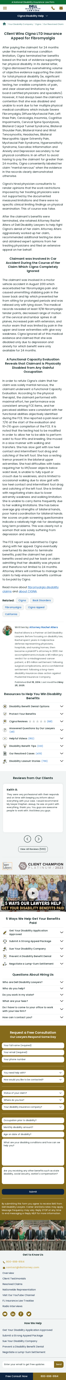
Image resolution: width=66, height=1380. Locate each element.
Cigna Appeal (36, 607)
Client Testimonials (14, 1278)
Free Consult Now (16, 1376)
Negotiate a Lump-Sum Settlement (23, 1352)
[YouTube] (4, 1314)
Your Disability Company (20, 24)
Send (59, 1364)
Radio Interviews (12, 1306)
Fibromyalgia (13, 607)
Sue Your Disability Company (19, 1341)
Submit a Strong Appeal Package (22, 1335)
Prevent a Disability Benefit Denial (23, 1346)
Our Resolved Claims (54, 24)
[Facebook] (20, 1314)
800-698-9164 (49, 1376)
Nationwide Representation (19, 1289)
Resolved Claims (12, 1284)
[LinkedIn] (12, 1314)
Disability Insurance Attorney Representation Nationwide (33, 8)
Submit (33, 1191)
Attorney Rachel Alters (43, 627)
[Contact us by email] (60, 8)
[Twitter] (28, 1314)
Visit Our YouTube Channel (18, 1295)
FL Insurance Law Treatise (18, 1300)
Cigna (38, 24)
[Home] (4, 24)
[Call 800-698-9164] (52, 8)
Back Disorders (42, 600)
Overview (8, 1273)
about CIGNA (28, 591)
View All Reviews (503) (33, 849)
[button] (4, 8)
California (11, 614)
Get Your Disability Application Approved (27, 1330)
